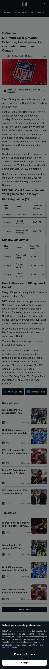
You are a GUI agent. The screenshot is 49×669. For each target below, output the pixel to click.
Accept (24, 662)
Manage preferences (24, 654)
